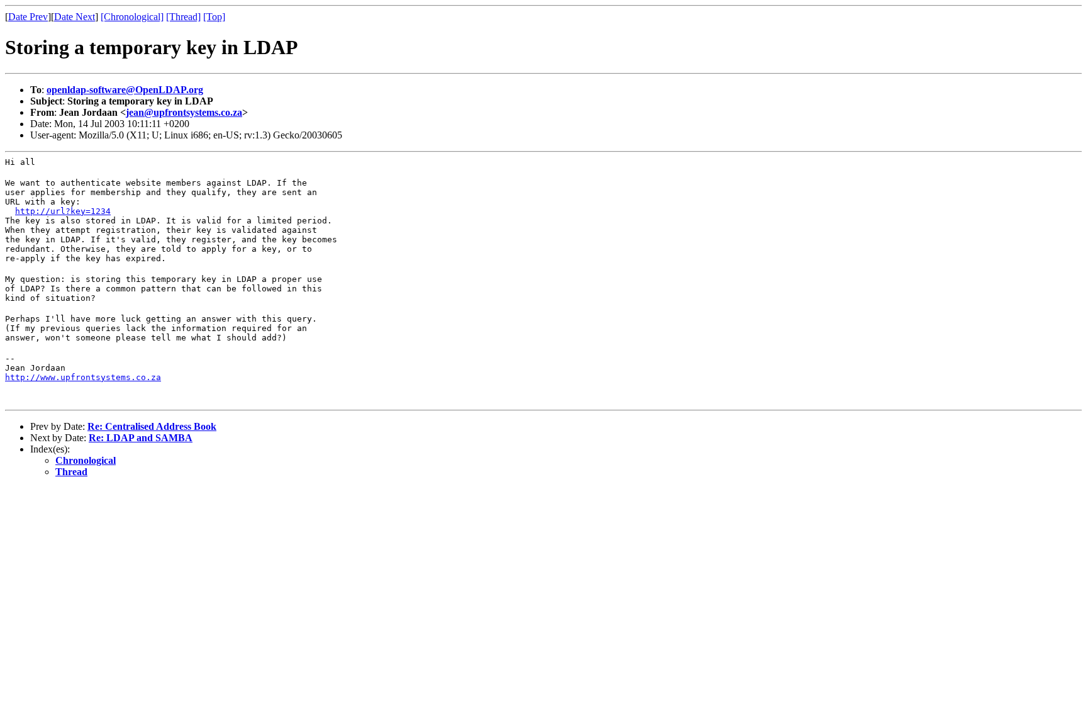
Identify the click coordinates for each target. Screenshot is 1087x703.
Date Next (74, 16)
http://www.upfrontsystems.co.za (83, 377)
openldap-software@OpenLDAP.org (125, 89)
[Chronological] (132, 16)
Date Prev (28, 16)
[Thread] (183, 16)
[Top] (214, 16)
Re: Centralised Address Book (151, 426)
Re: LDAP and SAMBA (140, 437)
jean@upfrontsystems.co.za (184, 112)
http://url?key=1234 (63, 211)
